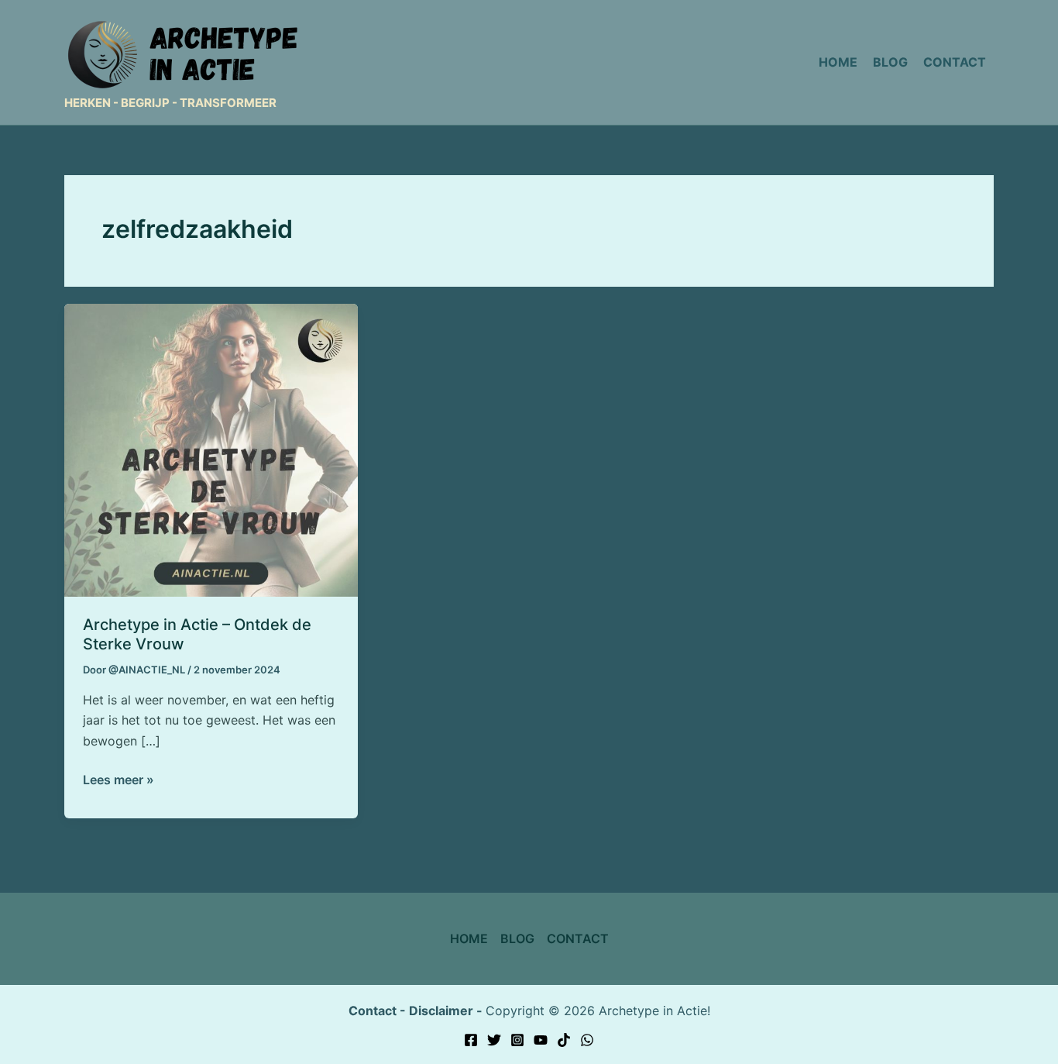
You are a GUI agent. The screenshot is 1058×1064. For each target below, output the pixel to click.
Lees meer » (118, 778)
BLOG (517, 938)
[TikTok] (564, 1040)
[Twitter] (494, 1040)
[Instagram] (517, 1040)
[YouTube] (541, 1040)
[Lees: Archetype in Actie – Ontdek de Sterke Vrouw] (211, 448)
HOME (469, 938)
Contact (373, 1010)
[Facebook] (471, 1040)
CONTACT (578, 938)
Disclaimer (441, 1010)
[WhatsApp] (587, 1040)
